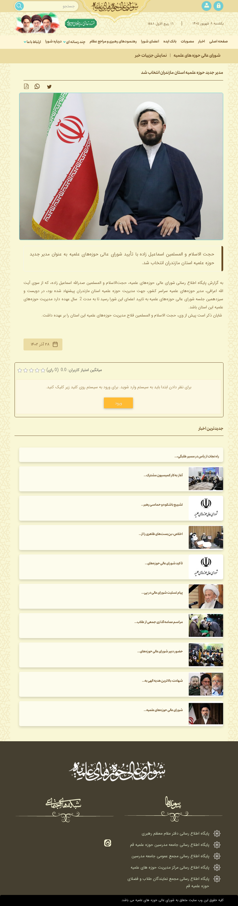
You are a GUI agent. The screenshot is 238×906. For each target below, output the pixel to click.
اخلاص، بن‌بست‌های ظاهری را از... (161, 534)
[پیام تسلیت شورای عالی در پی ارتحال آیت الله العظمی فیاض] (206, 596)
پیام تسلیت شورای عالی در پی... (162, 593)
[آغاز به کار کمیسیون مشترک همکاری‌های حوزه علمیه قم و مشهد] (206, 478)
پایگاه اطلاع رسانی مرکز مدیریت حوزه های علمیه (170, 867)
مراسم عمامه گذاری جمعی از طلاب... (158, 622)
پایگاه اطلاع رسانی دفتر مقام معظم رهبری (175, 833)
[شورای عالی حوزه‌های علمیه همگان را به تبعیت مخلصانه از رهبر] (206, 713)
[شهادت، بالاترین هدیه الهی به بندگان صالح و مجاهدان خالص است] (206, 684)
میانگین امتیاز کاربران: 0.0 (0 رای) (74, 370)
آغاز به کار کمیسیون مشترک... (163, 476)
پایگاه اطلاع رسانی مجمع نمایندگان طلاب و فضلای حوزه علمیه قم (168, 882)
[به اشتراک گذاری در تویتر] (49, 86)
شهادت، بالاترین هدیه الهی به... (162, 681)
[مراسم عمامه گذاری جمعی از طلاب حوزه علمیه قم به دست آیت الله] (206, 625)
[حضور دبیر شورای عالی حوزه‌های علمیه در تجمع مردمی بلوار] (206, 654)
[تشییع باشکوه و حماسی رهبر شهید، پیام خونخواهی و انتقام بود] (206, 508)
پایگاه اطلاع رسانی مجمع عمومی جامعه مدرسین (170, 856)
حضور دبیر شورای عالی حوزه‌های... (160, 652)
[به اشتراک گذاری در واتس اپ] (37, 86)
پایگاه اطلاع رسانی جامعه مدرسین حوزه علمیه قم (169, 844)
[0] (19, 370)
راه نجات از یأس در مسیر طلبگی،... (196, 457)
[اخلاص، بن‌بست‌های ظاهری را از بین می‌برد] (206, 537)
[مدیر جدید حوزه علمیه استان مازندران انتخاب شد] (121, 166)
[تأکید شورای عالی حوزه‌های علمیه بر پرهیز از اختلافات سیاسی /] (206, 566)
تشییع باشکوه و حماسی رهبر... (162, 505)
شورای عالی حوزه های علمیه (197, 56)
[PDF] (26, 86)
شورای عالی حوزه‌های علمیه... (163, 710)
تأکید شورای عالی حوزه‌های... (164, 564)
